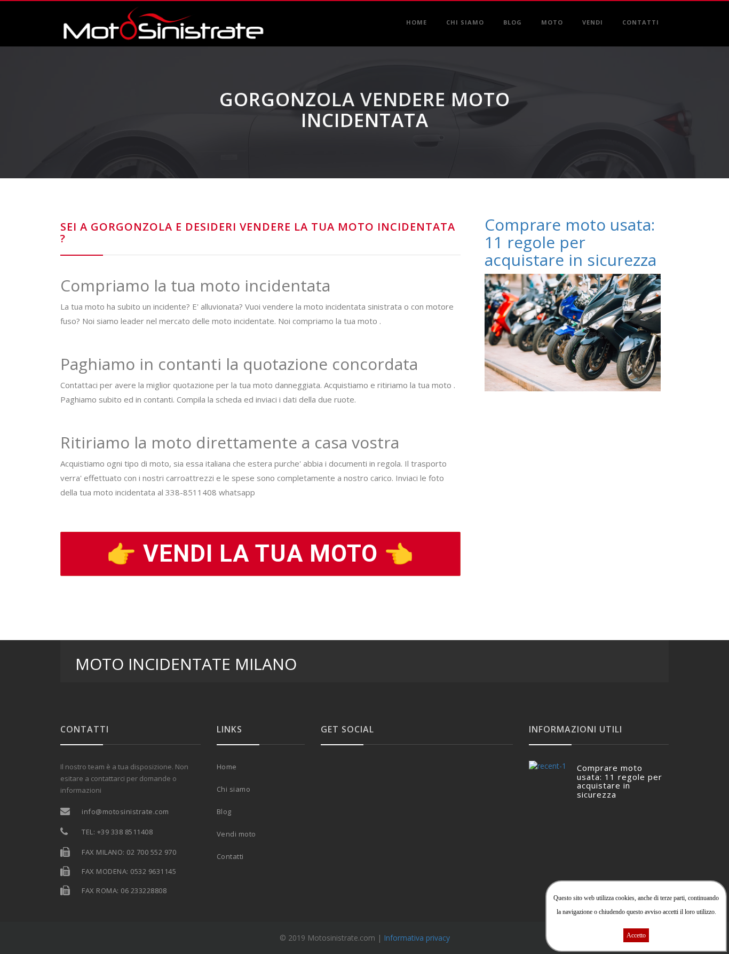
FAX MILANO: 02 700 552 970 (129, 852)
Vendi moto (236, 834)
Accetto (636, 935)
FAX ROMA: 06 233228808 (124, 890)
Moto (552, 22)
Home (416, 22)
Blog (512, 22)
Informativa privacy (417, 938)
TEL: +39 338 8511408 (117, 832)
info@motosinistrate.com (125, 811)
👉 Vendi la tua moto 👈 (260, 553)
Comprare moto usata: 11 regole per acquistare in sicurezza (619, 781)
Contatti (640, 22)
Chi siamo (465, 22)
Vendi (592, 22)
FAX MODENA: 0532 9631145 (129, 871)
